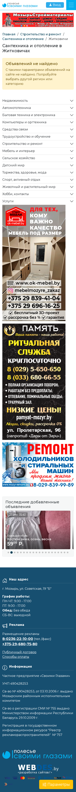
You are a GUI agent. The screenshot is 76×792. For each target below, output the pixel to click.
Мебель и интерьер (18, 151)
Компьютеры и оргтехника (24, 122)
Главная (8, 34)
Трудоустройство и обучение (26, 136)
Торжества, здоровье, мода (24, 172)
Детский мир (13, 165)
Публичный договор (19, 652)
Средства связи (15, 129)
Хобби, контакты (15, 194)
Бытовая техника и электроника (28, 115)
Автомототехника (16, 108)
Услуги (8, 201)
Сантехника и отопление (23, 39)
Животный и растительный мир (29, 187)
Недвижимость (15, 100)
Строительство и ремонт (40, 34)
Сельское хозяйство (18, 158)
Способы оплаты (15, 657)
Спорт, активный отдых (21, 180)
